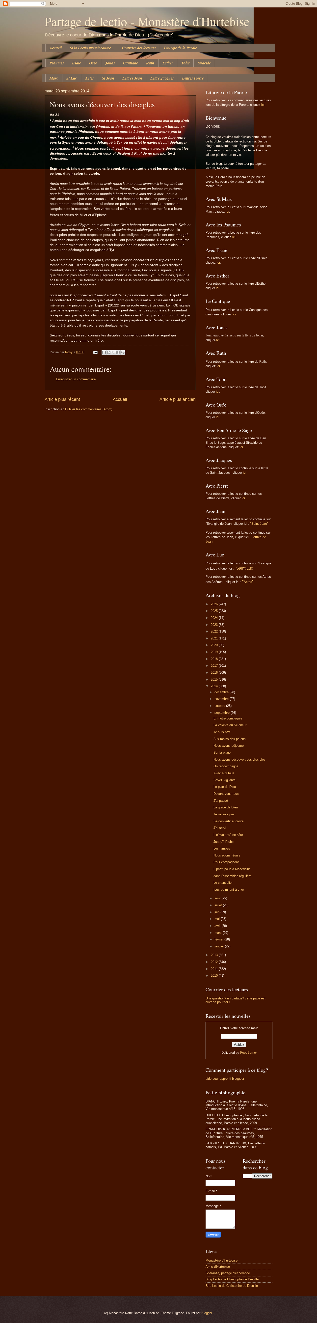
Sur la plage (222, 752)
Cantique (130, 63)
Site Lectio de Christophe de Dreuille (232, 1286)
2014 (215, 686)
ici (262, 105)
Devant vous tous (226, 794)
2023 (215, 625)
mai (217, 919)
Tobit (185, 63)
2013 (215, 955)
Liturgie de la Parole (180, 48)
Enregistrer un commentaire (76, 379)
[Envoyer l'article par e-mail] (95, 352)
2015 (215, 679)
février (219, 939)
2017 (215, 665)
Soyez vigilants (224, 780)
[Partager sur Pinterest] (122, 352)
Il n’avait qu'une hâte (228, 835)
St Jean (108, 78)
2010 (215, 975)
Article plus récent (62, 399)
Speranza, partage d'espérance (228, 1273)
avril (217, 926)
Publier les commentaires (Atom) (88, 409)
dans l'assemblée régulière (232, 876)
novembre (222, 699)
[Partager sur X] (113, 352)
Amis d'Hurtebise (218, 1266)
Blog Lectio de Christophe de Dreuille (232, 1279)
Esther (167, 63)
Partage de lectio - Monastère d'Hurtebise (147, 21)
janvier (219, 946)
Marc (54, 78)
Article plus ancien (177, 399)
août (218, 898)
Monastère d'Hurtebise (222, 1260)
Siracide (204, 63)
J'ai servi (219, 828)
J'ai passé (220, 800)
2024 (215, 618)
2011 (215, 969)
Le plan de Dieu (224, 787)
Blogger (206, 1313)
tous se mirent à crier (228, 889)
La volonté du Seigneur (229, 725)
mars (218, 933)
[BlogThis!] (108, 352)
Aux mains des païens (229, 739)
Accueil (56, 48)
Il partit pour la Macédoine (232, 869)
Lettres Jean (132, 78)
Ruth (150, 63)
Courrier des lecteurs (139, 48)
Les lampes (221, 848)
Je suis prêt (221, 732)
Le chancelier (223, 882)
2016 (215, 672)
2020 (215, 645)
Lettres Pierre (193, 78)
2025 (215, 611)
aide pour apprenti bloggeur (225, 1078)
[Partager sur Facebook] (118, 352)
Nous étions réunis (226, 855)
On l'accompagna (225, 766)
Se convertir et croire (228, 821)
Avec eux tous (223, 773)
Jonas (110, 63)
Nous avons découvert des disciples (239, 759)
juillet (218, 905)
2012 (215, 962)
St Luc (71, 78)
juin (217, 912)
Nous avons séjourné (228, 745)
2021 (215, 638)
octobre (220, 706)
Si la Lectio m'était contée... (92, 48)
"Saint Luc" (244, 568)
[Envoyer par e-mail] (104, 352)
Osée (93, 63)
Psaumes (57, 63)
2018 (215, 659)
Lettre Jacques (162, 78)
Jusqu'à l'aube (223, 842)
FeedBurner (248, 1052)
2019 (215, 652)
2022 (215, 631)
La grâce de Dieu (225, 807)
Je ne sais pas (224, 814)
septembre (222, 713)
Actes (89, 78)
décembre (222, 692)
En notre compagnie (227, 718)
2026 (215, 604)
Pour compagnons (226, 862)
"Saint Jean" (259, 523)
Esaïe (76, 63)
